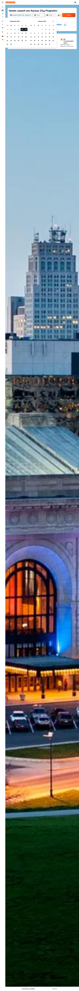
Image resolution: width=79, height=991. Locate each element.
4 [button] (18, 29)
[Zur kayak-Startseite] (10, 2)
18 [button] (18, 37)
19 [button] (22, 37)
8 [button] (7, 33)
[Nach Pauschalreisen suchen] (3, 16)
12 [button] (22, 33)
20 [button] (26, 37)
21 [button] (38, 40)
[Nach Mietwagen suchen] (3, 13)
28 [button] (38, 44)
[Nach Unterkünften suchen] (3, 10)
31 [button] (49, 44)
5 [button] (22, 29)
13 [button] (25, 33)
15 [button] (7, 37)
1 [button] (7, 29)
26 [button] (22, 40)
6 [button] (34, 33)
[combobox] (22, 15)
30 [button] (11, 44)
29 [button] (7, 44)
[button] (2, 2)
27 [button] (26, 40)
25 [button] (18, 40)
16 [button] (11, 37)
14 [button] (38, 37)
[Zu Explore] (3, 21)
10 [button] (14, 33)
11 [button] (18, 33)
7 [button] (38, 33)
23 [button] (11, 40)
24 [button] (14, 40)
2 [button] (45, 29)
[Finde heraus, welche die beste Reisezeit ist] (3, 27)
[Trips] (3, 32)
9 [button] (45, 33)
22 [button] (7, 40)
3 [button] (14, 29)
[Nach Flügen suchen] (3, 7)
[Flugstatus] (3, 24)
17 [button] (14, 37)
